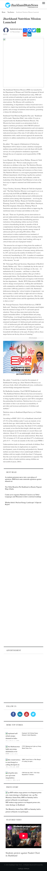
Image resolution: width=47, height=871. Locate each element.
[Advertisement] (23, 678)
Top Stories (11, 12)
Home (3, 12)
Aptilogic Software (23, 868)
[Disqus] (23, 543)
